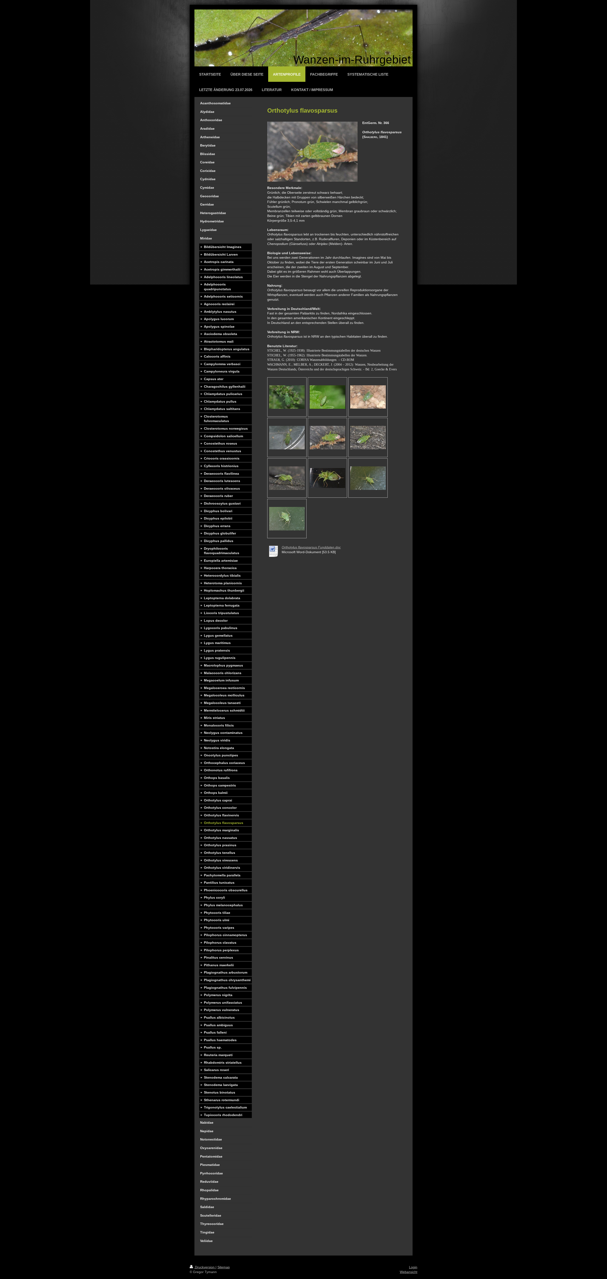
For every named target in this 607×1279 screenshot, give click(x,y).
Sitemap (223, 1267)
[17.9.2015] (327, 437)
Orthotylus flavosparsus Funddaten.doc (311, 547)
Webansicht (408, 1272)
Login (413, 1267)
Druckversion (205, 1267)
